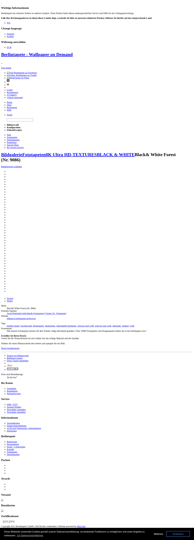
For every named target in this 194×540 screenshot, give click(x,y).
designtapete (38, 326)
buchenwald (26, 326)
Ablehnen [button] (158, 534)
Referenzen (12, 107)
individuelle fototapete (66, 326)
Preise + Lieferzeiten (16, 447)
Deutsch (10, 34)
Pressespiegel (13, 444)
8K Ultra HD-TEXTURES (71, 154)
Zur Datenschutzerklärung (30, 535)
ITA (9, 23)
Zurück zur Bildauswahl (18, 355)
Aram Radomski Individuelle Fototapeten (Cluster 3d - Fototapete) (36, 313)
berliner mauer (13, 326)
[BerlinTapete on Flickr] (18, 78)
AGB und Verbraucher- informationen (24, 428)
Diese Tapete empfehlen (17, 361)
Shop (9, 105)
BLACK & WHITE (116, 154)
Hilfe (9, 110)
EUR (9, 47)
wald (132, 326)
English (10, 36)
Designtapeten (13, 454)
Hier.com (81, 526)
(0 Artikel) (12, 95)
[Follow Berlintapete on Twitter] (22, 75)
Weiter (10, 301)
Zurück (10, 298)
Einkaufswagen (14, 393)
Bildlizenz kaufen (15, 358)
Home (9, 102)
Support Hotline (14, 407)
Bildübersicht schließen (11, 166)
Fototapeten (34, 154)
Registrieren (12, 92)
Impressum (12, 431)
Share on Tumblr (12, 368)
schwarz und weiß (85, 326)
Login (9, 90)
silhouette (116, 326)
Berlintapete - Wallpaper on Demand (37, 54)
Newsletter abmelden (16, 412)
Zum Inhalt (6, 68)
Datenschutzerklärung (16, 426)
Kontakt (10, 449)
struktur (125, 326)
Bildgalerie (11, 154)
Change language (14, 97)
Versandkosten (13, 423)
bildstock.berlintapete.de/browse (21, 318)
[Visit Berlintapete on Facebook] (22, 73)
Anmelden (11, 388)
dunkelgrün (50, 326)
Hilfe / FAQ (12, 404)
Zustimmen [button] (178, 534)
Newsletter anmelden (16, 409)
